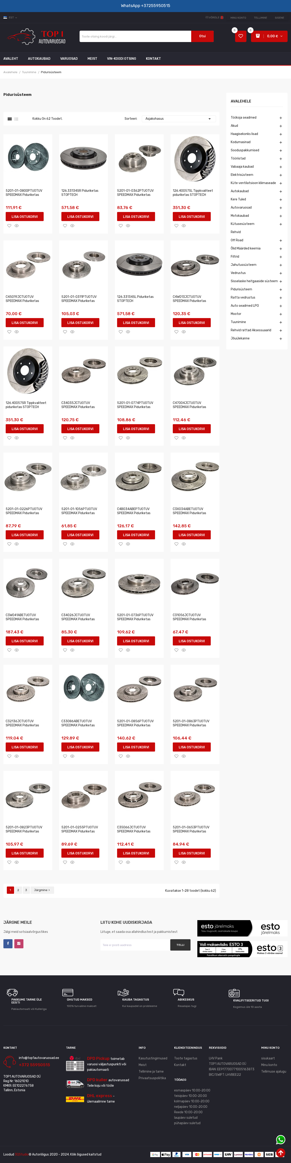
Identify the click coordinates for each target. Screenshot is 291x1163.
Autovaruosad (241, 207)
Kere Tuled (238, 199)
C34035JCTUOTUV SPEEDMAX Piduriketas (78, 405)
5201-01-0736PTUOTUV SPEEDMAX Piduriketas (135, 617)
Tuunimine (238, 322)
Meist (143, 1065)
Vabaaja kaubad (242, 167)
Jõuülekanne (240, 338)
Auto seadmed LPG (245, 306)
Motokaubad (240, 216)
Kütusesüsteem (242, 224)
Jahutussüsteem (243, 265)
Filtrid (235, 257)
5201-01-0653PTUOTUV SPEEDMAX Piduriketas (191, 829)
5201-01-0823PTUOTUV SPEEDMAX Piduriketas (24, 829)
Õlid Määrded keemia (246, 248)
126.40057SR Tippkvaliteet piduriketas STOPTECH (26, 405)
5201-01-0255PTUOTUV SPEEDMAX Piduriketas (79, 829)
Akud (234, 126)
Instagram (18, 943)
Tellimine (260, 17)
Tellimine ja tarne (151, 1071)
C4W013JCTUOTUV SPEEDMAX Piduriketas (189, 299)
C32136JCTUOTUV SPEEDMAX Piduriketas (22, 723)
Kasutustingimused (153, 1058)
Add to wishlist (9, 225)
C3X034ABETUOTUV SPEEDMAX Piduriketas (189, 511)
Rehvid (236, 232)
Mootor (236, 314)
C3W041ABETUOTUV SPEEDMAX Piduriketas (22, 617)
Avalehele (241, 101)
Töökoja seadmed (243, 118)
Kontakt (180, 1065)
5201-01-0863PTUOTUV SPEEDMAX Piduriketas (191, 723)
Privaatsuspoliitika (152, 1078)
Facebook (8, 943)
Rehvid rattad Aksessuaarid (251, 330)
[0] (240, 36)
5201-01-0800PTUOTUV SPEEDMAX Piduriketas (24, 193)
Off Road (237, 240)
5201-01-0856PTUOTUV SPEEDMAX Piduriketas (135, 723)
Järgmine (42, 890)
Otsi (202, 36)
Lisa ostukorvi (25, 217)
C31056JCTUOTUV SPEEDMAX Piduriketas (189, 617)
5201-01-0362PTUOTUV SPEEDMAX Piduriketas (135, 193)
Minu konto (238, 17)
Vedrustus (238, 273)
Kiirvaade (16, 225)
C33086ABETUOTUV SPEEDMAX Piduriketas (78, 723)
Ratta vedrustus (243, 297)
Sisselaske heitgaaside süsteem (254, 281)
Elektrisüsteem (242, 175)
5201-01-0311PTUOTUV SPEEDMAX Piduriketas (79, 299)
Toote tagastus (185, 1058)
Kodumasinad (241, 142)
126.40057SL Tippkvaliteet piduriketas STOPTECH (193, 193)
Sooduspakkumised (245, 150)
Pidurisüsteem (241, 289)
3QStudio (22, 1154)
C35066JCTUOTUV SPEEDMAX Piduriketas (134, 829)
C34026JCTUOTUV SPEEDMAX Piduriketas (78, 617)
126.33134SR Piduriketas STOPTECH (79, 193)
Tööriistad (238, 158)
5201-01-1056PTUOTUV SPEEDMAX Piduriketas (79, 511)
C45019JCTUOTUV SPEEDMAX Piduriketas (22, 299)
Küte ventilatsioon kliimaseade (253, 183)
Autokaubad (240, 191)
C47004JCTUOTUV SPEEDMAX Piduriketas (189, 405)
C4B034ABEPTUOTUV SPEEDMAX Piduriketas (134, 511)
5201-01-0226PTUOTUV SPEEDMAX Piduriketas (24, 511)
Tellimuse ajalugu (273, 1071)
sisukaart (268, 1058)
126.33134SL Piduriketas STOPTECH (135, 299)
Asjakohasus (179, 119)
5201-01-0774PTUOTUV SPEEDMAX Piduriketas (135, 405)
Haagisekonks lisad (244, 134)
